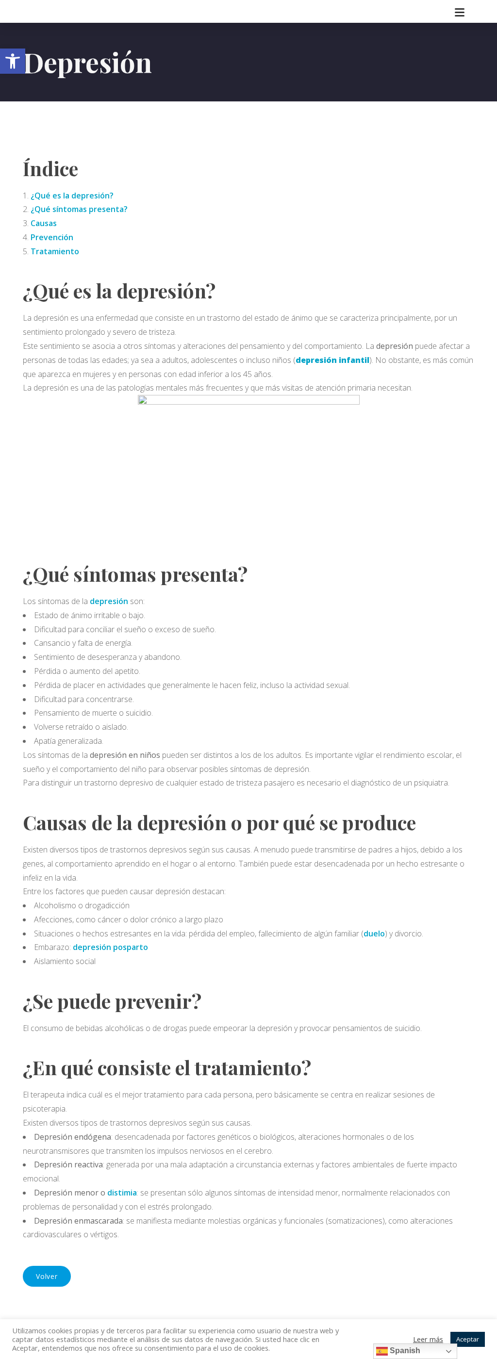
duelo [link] (374, 933)
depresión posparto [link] (110, 947)
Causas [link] (44, 223)
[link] (12, 61)
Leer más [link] (428, 1339)
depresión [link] (110, 601)
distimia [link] (122, 1192)
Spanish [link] (404, 1350)
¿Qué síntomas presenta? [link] (79, 209)
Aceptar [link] (467, 1339)
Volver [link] (47, 1276)
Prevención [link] (52, 237)
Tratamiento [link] (55, 251)
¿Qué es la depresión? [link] (72, 195)
